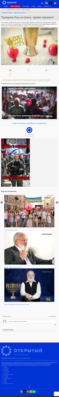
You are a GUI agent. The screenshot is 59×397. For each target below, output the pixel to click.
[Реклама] (15, 162)
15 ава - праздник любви (11, 230)
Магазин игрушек (8, 378)
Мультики (6, 367)
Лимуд (5, 381)
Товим (5, 379)
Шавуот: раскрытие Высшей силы (13, 267)
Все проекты (47, 6)
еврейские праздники (7, 80)
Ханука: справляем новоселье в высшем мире (16, 304)
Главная (3, 9)
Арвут (5, 382)
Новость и (6, 369)
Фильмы (33, 6)
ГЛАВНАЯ (6, 6)
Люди (5, 366)
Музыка (40, 6)
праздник (34, 80)
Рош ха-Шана (47, 80)
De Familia (6, 370)
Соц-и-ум (6, 373)
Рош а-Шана (40, 80)
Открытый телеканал (29, 134)
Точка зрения (25, 6)
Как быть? (6, 377)
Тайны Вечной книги (8, 383)
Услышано (6, 375)
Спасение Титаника (8, 374)
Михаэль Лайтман (27, 80)
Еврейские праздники (13, 12)
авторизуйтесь (52, 316)
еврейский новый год (17, 80)
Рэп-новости (7, 371)
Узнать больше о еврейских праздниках (29, 123)
